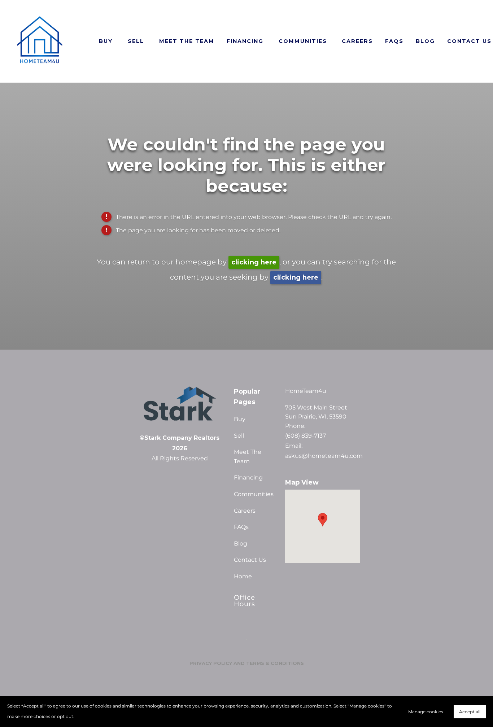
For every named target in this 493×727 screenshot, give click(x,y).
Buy (106, 41)
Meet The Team (186, 41)
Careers (357, 41)
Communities (303, 41)
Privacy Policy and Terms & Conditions (246, 663)
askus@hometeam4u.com (322, 456)
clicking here (253, 262)
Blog (425, 41)
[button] (322, 519)
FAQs (394, 41)
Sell (136, 41)
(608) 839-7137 (305, 436)
